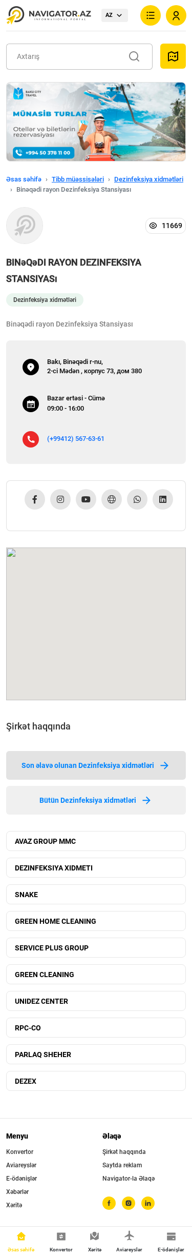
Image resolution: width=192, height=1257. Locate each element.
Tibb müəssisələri (78, 179)
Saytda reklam (122, 1165)
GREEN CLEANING (44, 974)
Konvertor (19, 1151)
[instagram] (128, 1203)
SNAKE (26, 894)
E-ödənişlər (21, 1178)
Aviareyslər (21, 1165)
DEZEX (25, 1081)
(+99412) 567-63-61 (75, 438)
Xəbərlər (17, 1191)
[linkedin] (148, 1203)
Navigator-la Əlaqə (128, 1178)
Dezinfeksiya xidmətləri (148, 179)
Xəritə (14, 1205)
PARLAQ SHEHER (43, 1054)
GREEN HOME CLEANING (55, 921)
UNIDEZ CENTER (41, 1001)
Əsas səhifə (23, 179)
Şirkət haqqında (124, 1151)
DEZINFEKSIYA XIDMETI (54, 868)
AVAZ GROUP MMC (45, 841)
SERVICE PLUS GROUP (52, 948)
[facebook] (109, 1203)
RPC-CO (28, 1028)
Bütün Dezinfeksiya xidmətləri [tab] (87, 800)
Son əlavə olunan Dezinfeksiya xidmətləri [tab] (88, 765)
